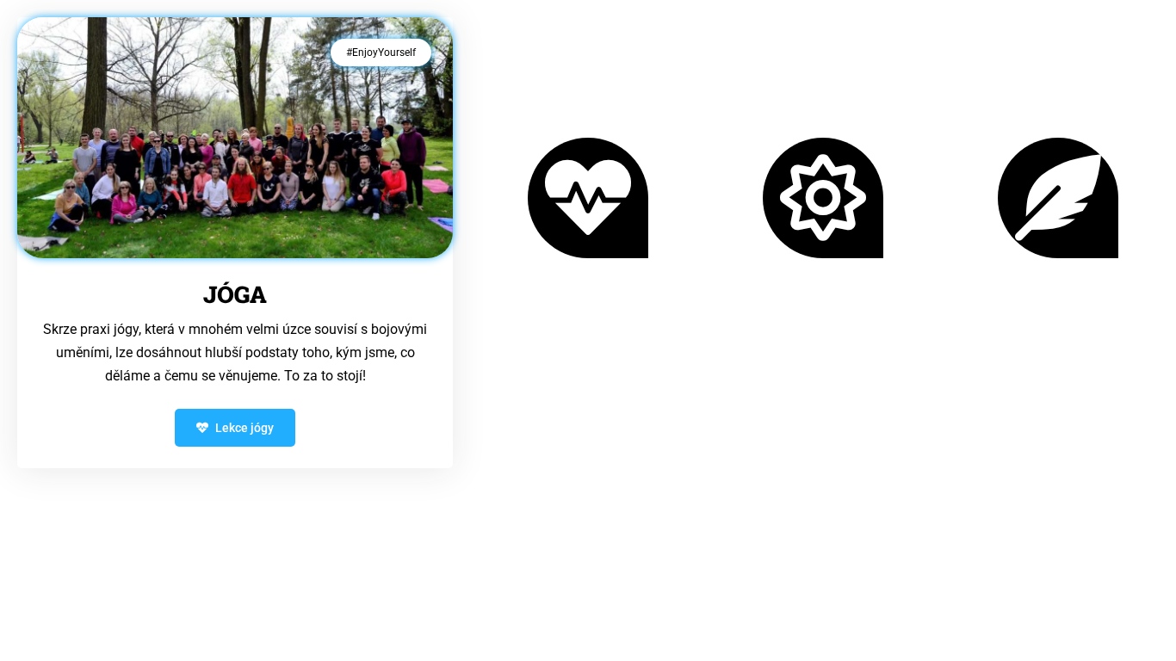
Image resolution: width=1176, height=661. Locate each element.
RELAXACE (1058, 303)
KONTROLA (823, 303)
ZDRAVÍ (588, 303)
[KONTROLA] (823, 198)
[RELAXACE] (1058, 198)
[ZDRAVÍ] (588, 198)
